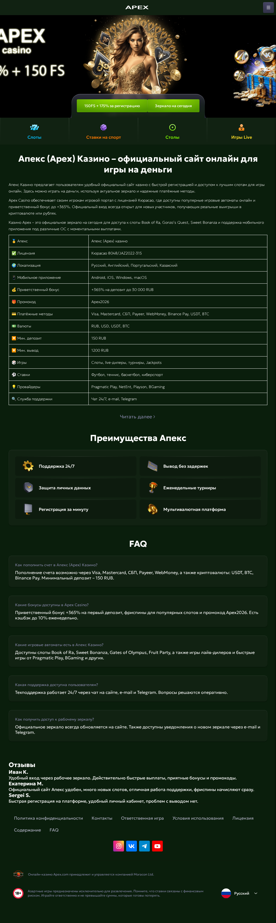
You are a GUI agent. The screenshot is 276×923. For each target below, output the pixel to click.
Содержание (27, 830)
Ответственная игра (142, 818)
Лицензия (243, 818)
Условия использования (198, 818)
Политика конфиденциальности (48, 818)
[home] (138, 7)
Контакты (102, 818)
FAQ (54, 830)
